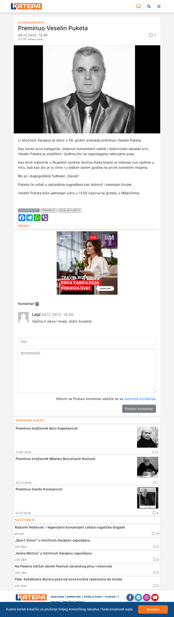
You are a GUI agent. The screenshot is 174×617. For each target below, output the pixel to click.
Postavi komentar (139, 409)
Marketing (74, 596)
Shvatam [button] (153, 609)
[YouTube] (155, 597)
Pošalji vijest (93, 596)
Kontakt (111, 596)
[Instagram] (146, 597)
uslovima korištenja (139, 399)
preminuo (48, 210)
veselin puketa (69, 210)
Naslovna (57, 596)
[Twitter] (138, 597)
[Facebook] (130, 597)
